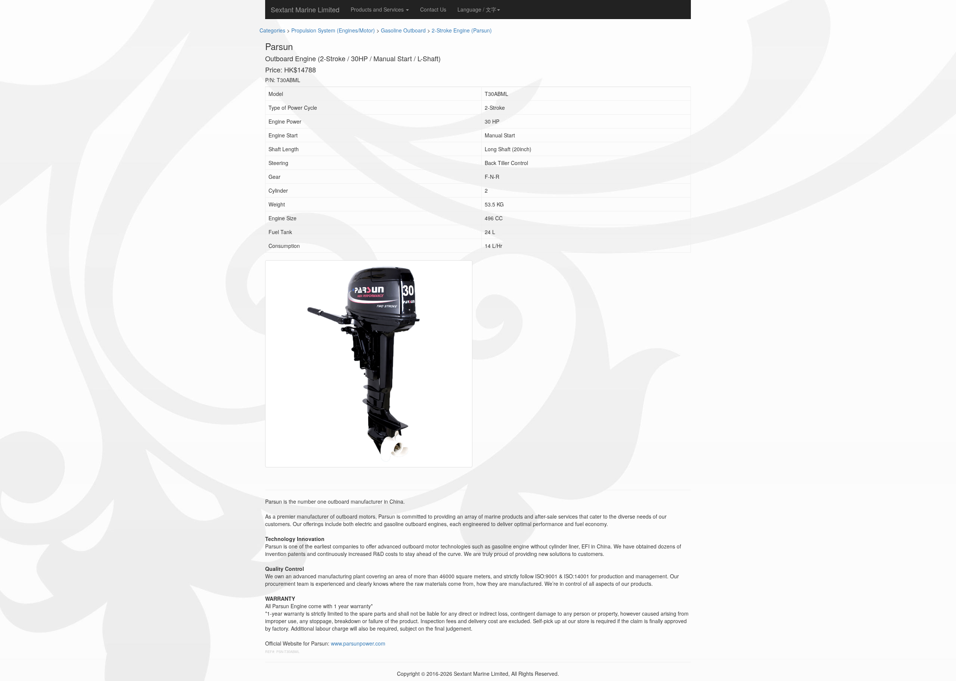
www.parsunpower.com (358, 643)
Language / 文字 (476, 9)
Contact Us (433, 9)
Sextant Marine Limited (305, 9)
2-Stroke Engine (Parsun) (462, 30)
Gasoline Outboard (403, 30)
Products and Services (378, 9)
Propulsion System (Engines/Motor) (333, 30)
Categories (272, 30)
